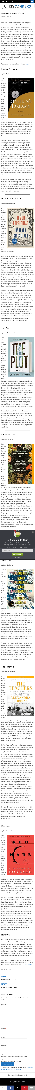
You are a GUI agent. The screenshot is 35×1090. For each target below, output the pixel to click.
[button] (17, 540)
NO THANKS (17, 557)
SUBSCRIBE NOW (17, 554)
